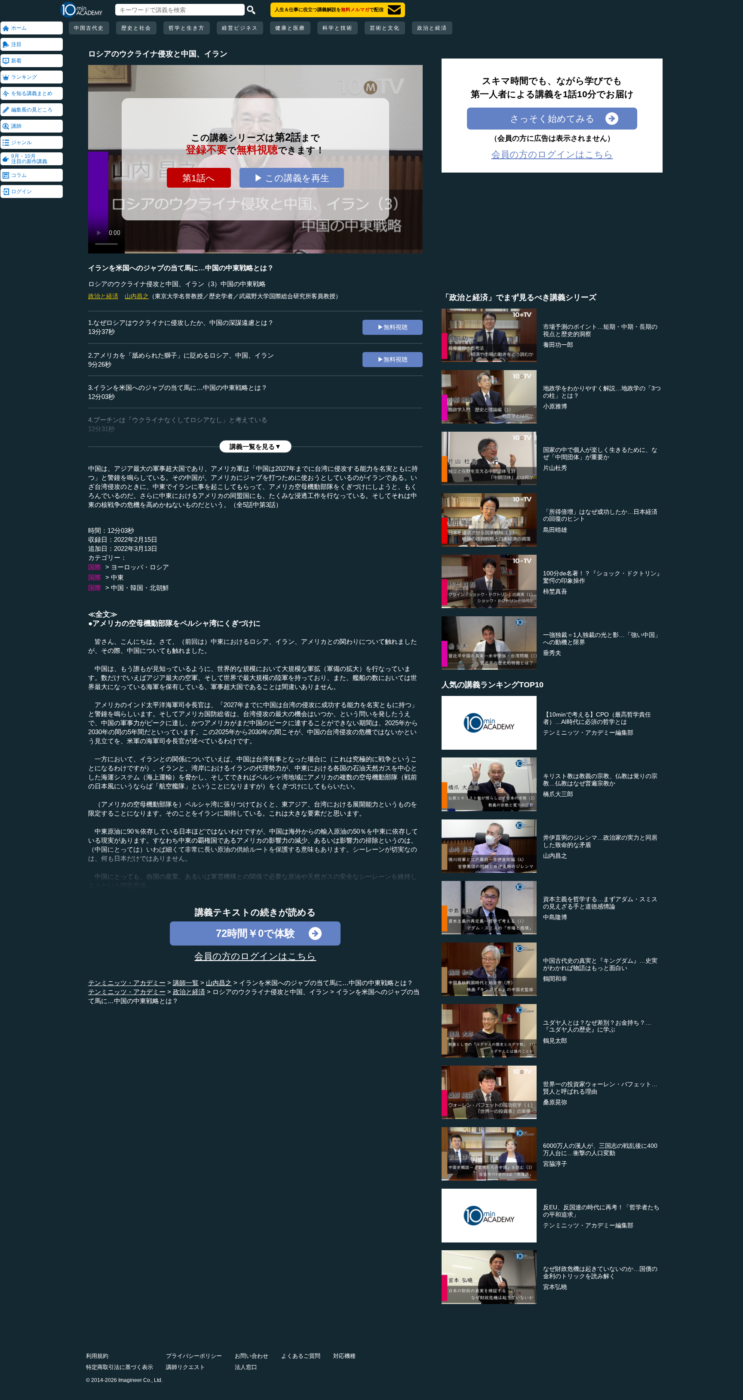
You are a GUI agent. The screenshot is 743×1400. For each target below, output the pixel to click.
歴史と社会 (136, 28)
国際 (94, 567)
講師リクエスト (185, 1367)
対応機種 (344, 1356)
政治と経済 (432, 28)
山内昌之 (137, 296)
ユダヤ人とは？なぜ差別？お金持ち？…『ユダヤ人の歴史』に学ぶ (597, 1026)
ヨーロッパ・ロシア (140, 567)
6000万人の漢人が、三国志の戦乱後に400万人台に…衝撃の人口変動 (600, 1149)
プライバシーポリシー (194, 1356)
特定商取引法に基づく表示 (119, 1367)
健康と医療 (290, 28)
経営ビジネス (240, 28)
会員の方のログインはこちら (255, 956)
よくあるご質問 (300, 1356)
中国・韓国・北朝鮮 (140, 587)
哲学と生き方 (187, 28)
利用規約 (97, 1356)
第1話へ (198, 178)
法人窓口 (246, 1367)
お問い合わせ (251, 1356)
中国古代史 (89, 28)
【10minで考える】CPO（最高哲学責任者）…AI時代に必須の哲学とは (597, 718)
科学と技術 (337, 28)
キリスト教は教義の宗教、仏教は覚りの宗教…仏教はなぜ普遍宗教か (600, 780)
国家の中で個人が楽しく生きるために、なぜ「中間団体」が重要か (600, 453)
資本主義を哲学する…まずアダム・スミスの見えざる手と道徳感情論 (600, 903)
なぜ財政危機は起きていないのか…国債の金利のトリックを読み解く (600, 1272)
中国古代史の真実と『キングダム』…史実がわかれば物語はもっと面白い (600, 964)
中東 (117, 577)
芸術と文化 (385, 28)
